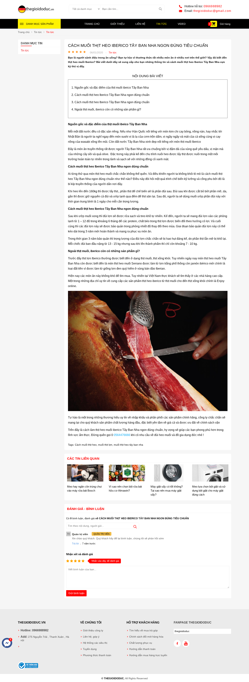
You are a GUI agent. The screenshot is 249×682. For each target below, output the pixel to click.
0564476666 (122, 435)
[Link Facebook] (177, 643)
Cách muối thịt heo (86, 444)
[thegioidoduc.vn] (36, 12)
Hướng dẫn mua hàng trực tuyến (148, 655)
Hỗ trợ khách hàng (143, 622)
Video (182, 23)
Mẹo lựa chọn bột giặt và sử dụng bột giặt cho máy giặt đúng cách (208, 490)
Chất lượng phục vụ (140, 643)
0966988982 (213, 6)
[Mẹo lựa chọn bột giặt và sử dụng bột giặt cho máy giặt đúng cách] (210, 473)
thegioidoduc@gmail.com (212, 10)
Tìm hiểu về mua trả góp (143, 630)
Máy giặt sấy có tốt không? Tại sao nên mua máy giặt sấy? (167, 490)
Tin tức (161, 23)
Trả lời (75, 543)
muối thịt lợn (105, 444)
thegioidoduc (182, 631)
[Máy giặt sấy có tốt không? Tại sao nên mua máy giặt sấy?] (169, 473)
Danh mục (40, 23)
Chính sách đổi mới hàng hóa (146, 636)
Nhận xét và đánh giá (79, 554)
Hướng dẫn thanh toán (142, 649)
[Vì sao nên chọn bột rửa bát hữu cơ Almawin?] (127, 473)
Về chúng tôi (90, 622)
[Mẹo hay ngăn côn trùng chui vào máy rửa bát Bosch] (85, 473)
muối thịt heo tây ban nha (128, 444)
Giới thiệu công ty (93, 630)
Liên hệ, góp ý (91, 636)
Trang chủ (92, 23)
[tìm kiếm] (160, 9)
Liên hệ (140, 23)
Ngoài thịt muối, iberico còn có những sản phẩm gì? (108, 109)
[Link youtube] (185, 643)
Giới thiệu (117, 23)
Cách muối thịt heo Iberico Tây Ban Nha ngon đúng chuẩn (112, 94)
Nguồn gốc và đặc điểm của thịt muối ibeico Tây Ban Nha (112, 87)
